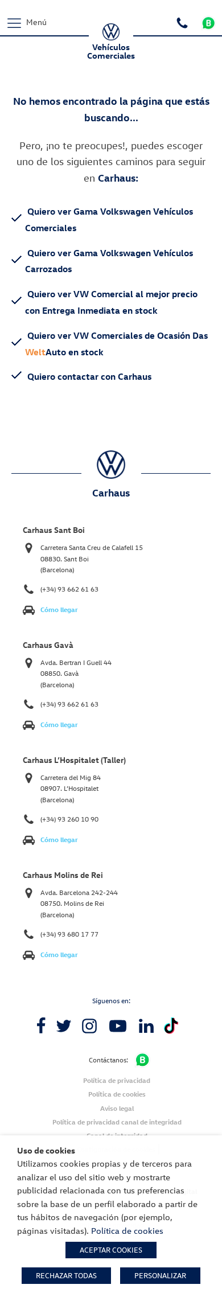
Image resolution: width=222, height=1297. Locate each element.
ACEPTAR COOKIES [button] (111, 1249)
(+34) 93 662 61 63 (69, 589)
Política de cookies (117, 1094)
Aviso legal (117, 1108)
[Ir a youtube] (117, 1026)
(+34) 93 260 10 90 (69, 819)
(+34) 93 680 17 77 (69, 934)
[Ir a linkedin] (146, 1026)
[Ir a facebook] (41, 1026)
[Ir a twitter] (63, 1026)
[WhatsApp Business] (142, 1060)
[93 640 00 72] (183, 21)
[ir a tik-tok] (171, 1025)
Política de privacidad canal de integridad (117, 1122)
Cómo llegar (59, 609)
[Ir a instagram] (89, 1026)
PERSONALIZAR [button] (160, 1275)
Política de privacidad (116, 1080)
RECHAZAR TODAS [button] (66, 1275)
